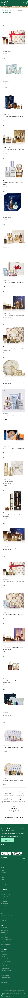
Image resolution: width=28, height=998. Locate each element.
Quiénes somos (4, 930)
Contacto (3, 920)
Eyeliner (3, 956)
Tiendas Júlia (4, 927)
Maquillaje (3, 877)
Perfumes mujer (5, 958)
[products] (3, 995)
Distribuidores (4, 932)
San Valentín (4, 898)
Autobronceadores (5, 977)
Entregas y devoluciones (7, 915)
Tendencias (3, 891)
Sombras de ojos (5, 973)
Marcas (2, 870)
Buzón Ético (4, 942)
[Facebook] (3, 844)
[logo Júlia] (8, 3)
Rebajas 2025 (4, 896)
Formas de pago (5, 918)
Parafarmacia (4, 884)
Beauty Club (4, 935)
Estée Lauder (6, 48)
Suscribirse (7, 840)
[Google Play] (16, 854)
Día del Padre (4, 901)
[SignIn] (23, 3)
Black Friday (4, 906)
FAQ (2, 913)
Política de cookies (9, 991)
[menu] (2, 3)
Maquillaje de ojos (5, 968)
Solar (2, 882)
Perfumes (3, 875)
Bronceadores (4, 982)
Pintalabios (3, 980)
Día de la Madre (4, 903)
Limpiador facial (5, 966)
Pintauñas (3, 951)
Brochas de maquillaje (6, 970)
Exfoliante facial (5, 975)
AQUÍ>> (20, 7)
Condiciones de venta (12, 990)
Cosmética (3, 872)
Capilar (2, 879)
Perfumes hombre (5, 961)
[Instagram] (1, 844)
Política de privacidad (20, 990)
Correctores (4, 954)
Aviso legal (6, 990)
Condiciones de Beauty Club (17, 991)
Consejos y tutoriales (6, 894)
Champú (3, 963)
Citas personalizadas (6, 939)
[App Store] (6, 854)
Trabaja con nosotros (6, 944)
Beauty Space (4, 937)
